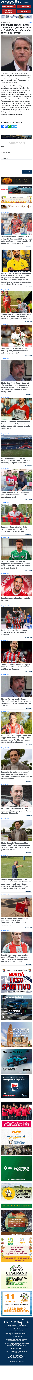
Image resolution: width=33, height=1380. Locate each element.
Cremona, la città (8, 6)
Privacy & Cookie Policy (16, 1361)
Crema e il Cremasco (8, 11)
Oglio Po (24, 11)
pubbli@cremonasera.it (17, 1357)
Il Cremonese (24, 6)
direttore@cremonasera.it (17, 1340)
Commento (5, 158)
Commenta (27, 172)
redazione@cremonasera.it (17, 1345)
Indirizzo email (6, 153)
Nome (3, 147)
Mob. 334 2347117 (17, 1356)
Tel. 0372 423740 (17, 1355)
